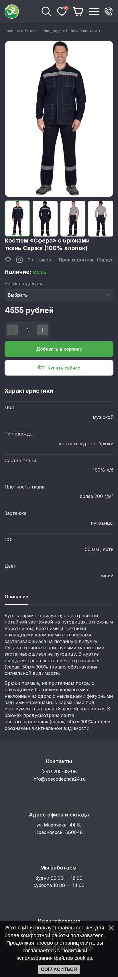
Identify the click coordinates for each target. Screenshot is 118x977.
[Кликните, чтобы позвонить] (108, 11)
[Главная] (21, 11)
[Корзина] (78, 11)
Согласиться (59, 969)
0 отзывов (39, 260)
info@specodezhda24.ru (59, 779)
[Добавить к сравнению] (19, 259)
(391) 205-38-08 (59, 771)
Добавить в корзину (59, 349)
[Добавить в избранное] (8, 259)
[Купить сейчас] (59, 368)
